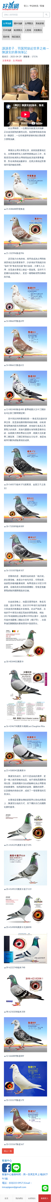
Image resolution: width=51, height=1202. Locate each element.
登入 (26, 6)
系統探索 (40, 23)
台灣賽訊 (29, 23)
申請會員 (34, 6)
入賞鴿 (28, 30)
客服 (42, 6)
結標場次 (32, 1198)
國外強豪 (18, 23)
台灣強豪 (7, 23)
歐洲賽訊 (18, 30)
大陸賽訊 (37, 30)
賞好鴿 (6, 36)
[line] (45, 1188)
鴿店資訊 (16, 36)
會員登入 (44, 1198)
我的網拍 (19, 1198)
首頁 (6, 1198)
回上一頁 (8, 1151)
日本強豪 (7, 30)
